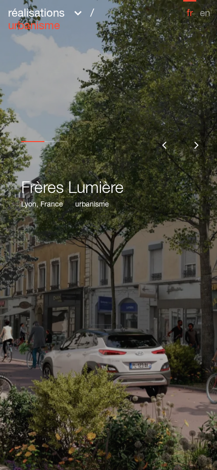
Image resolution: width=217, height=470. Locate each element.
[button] (81, 19)
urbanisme (92, 205)
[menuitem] (189, 9)
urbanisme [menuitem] (34, 26)
